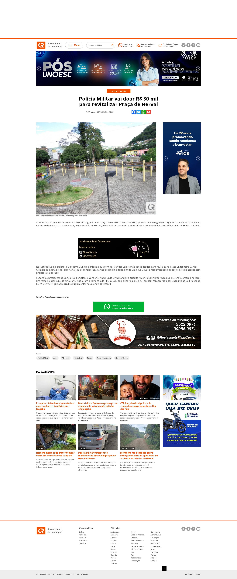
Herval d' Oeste (137, 546)
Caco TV (82, 538)
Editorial (134, 538)
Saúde (113, 561)
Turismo (114, 563)
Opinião (114, 555)
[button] (198, 68)
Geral (113, 546)
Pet (132, 555)
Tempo (154, 561)
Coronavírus (156, 535)
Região (154, 558)
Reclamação (136, 558)
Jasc (152, 549)
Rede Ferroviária (104, 358)
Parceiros (83, 540)
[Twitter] (183, 45)
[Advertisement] (82, 19)
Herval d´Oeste (121, 358)
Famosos (134, 543)
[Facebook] (188, 45)
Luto (132, 552)
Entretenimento (137, 540)
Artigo (133, 532)
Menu (77, 45)
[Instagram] (193, 45)
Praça (89, 358)
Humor (113, 549)
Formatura (155, 543)
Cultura (114, 538)
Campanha (155, 532)
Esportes (154, 540)
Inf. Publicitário (137, 549)
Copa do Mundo (137, 535)
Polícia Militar (43, 358)
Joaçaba (114, 552)
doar (55, 358)
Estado (113, 543)
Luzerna (154, 552)
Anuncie (82, 535)
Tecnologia (135, 561)
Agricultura (115, 532)
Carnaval (114, 535)
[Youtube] (198, 45)
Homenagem (156, 546)
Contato (82, 543)
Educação (155, 538)
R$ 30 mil (65, 358)
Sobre (81, 532)
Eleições (114, 540)
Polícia (153, 555)
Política (113, 558)
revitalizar (78, 358)
